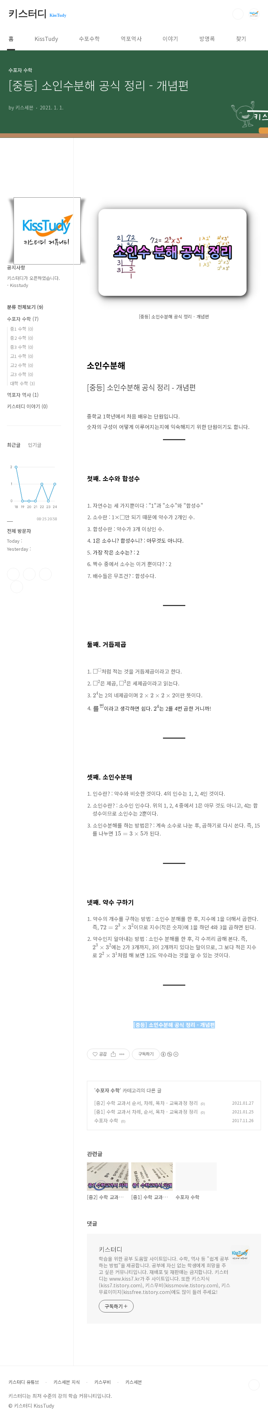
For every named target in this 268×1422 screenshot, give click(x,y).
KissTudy (46, 38)
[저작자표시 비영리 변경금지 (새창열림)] (169, 1054)
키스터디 (37, 13)
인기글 (35, 444)
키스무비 (102, 1382)
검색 (238, 14)
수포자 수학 (108, 1090)
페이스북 (13, 574)
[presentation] (97, 671)
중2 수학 (21, 338)
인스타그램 (29, 574)
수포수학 (89, 38)
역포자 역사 (23, 394)
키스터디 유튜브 (23, 1382)
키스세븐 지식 (66, 1382)
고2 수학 (21, 365)
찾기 (241, 38)
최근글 (14, 444)
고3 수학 (21, 374)
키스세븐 (133, 1382)
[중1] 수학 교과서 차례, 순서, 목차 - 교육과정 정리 (146, 1111)
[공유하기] (113, 1054)
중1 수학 (21, 328)
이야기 (170, 38)
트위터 (45, 574)
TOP (254, 1385)
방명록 (207, 38)
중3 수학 (21, 347)
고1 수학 (21, 356)
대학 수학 (22, 383)
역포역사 (131, 38)
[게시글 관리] (122, 1054)
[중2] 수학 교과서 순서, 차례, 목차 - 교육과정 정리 (146, 1102)
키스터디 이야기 (27, 406)
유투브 (16, 586)
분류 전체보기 (25, 306)
